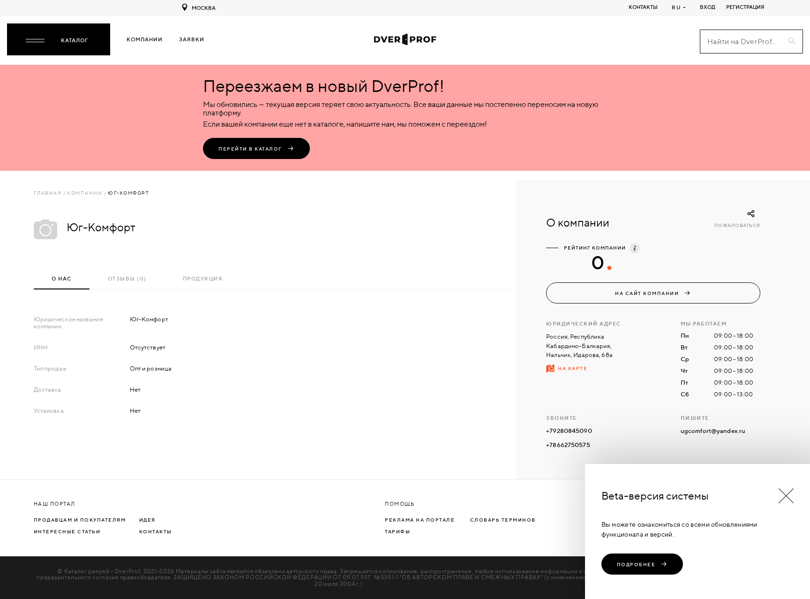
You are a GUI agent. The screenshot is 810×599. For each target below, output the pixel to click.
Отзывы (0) (127, 278)
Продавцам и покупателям (80, 520)
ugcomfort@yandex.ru (713, 430)
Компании (145, 40)
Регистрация (745, 7)
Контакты (643, 7)
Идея (147, 520)
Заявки (191, 40)
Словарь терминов (503, 520)
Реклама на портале (420, 520)
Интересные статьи (67, 531)
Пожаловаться (737, 225)
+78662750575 (568, 444)
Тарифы (397, 531)
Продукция (203, 278)
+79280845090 (569, 430)
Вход (707, 7)
